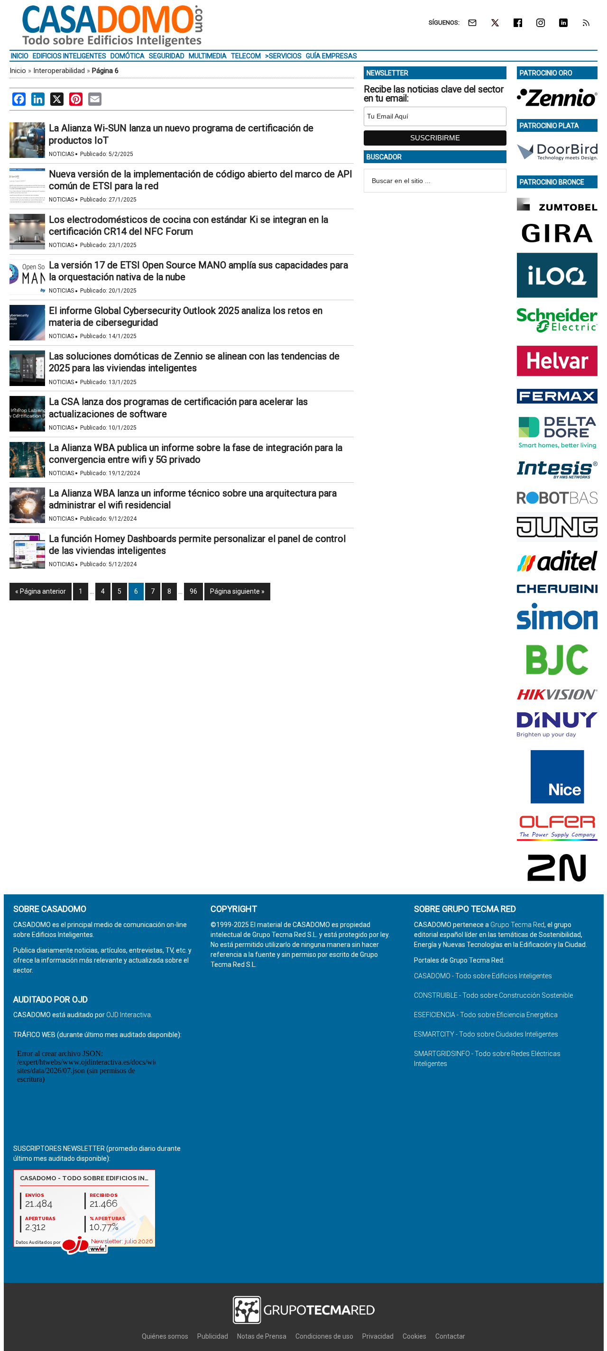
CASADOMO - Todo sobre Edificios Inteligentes (483, 976)
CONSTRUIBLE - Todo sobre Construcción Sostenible (493, 995)
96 (193, 591)
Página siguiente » (237, 591)
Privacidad (378, 1336)
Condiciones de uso (324, 1336)
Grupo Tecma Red (517, 924)
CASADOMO (112, 26)
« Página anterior (40, 591)
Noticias (61, 154)
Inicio (17, 70)
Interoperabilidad (59, 70)
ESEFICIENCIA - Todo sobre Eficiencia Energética (486, 1015)
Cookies (414, 1336)
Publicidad (212, 1336)
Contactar (450, 1336)
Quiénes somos (165, 1336)
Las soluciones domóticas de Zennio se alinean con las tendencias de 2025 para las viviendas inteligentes (194, 362)
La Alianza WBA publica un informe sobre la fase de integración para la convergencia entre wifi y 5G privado (195, 453)
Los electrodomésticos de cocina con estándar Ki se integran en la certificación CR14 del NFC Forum (188, 225)
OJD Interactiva (128, 1015)
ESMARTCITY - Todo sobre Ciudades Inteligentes (486, 1034)
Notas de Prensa (261, 1336)
